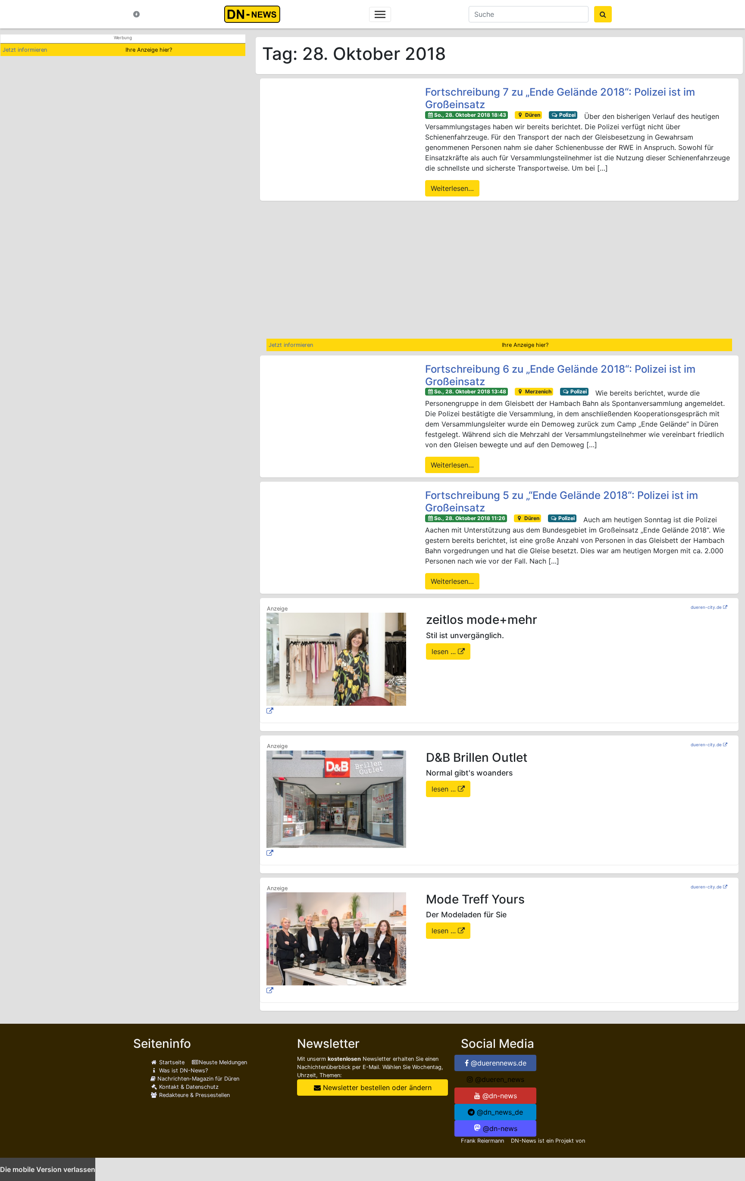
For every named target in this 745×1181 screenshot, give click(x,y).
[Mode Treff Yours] (336, 944)
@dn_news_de (499, 1112)
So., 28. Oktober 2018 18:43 (470, 115)
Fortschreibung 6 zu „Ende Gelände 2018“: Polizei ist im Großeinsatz (560, 375)
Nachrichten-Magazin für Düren (197, 1078)
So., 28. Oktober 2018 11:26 (469, 518)
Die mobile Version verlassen (47, 1169)
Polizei (567, 115)
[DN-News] (254, 14)
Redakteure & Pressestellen (193, 1095)
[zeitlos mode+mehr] (336, 664)
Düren (532, 115)
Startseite (171, 1062)
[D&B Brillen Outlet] (336, 804)
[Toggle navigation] (380, 14)
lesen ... (445, 651)
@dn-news (498, 1095)
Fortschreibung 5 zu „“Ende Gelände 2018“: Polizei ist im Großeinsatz (561, 501)
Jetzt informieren (25, 50)
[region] (499, 270)
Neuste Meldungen (223, 1062)
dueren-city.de (706, 607)
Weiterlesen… (452, 188)
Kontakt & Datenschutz (188, 1087)
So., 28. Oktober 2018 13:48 (470, 391)
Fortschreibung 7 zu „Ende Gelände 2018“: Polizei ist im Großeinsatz (560, 98)
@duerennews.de (497, 1063)
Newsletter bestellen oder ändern (376, 1087)
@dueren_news (498, 1079)
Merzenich (537, 391)
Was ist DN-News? (182, 1070)
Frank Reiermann (482, 1140)
